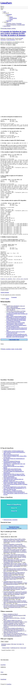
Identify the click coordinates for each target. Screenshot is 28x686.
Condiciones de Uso (14, 647)
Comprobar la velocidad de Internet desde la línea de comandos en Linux (16, 326)
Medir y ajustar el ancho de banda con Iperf (16, 316)
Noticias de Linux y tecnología (10, 519)
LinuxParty (6, 2)
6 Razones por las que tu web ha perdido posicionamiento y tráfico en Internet (15, 323)
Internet (7, 298)
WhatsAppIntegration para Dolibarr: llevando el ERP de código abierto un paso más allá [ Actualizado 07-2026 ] (14, 561)
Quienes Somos (5, 647)
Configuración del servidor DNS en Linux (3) (13, 629)
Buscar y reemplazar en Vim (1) (10, 614)
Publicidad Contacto (5, 644)
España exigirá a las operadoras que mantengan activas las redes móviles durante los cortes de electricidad (14, 598)
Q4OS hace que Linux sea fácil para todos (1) (13, 633)
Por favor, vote (4, 44)
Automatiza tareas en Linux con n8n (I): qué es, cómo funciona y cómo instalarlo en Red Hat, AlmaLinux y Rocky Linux (14, 578)
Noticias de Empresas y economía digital (15, 24)
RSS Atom (13, 644)
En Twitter (19, 644)
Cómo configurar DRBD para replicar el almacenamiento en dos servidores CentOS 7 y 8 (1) (15, 621)
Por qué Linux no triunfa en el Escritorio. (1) (13, 628)
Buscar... (3, 6)
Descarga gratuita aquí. (12, 528)
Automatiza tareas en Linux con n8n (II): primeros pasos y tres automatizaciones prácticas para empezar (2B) (15, 602)
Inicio (4, 11)
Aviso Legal (23, 647)
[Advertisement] (14, 101)
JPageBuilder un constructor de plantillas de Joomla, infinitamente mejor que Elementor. (16, 318)
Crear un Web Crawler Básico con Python (15, 311)
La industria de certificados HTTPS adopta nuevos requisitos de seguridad (16, 321)
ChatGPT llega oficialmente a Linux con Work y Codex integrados (15, 306)
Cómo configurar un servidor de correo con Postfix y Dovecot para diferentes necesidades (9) (15, 635)
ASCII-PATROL (13, 18)
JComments (14, 297)
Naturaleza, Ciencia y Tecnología (13, 23)
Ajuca (2, 672)
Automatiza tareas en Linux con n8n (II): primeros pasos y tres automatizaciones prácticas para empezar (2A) (15, 570)
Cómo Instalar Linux (14, 339)
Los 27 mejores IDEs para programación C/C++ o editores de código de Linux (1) (14, 631)
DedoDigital (3, 679)
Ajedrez (11, 19)
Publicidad (8, 20)
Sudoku (11, 17)
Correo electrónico (10, 39)
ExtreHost (9, 684)
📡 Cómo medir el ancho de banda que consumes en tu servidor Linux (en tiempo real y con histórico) (16, 314)
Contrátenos (9, 14)
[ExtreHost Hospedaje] (11, 349)
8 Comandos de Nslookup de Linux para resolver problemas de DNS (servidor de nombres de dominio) (13, 33)
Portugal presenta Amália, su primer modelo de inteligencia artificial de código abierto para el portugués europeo (14, 574)
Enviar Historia (6, 26)
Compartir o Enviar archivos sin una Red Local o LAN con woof (15, 332)
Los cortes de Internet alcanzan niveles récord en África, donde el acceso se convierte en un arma (16, 329)
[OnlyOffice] (8, 28)
